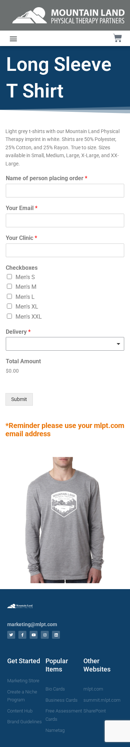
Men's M (26, 286)
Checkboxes (22, 267)
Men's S (25, 277)
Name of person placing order (46, 178)
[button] (13, 38)
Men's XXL (29, 316)
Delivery (18, 331)
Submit (19, 399)
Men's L (25, 296)
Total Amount (23, 361)
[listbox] (65, 344)
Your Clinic (21, 237)
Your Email (22, 208)
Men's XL (27, 306)
